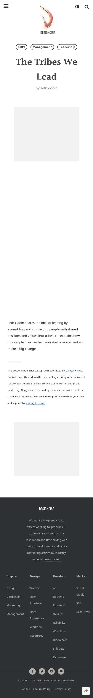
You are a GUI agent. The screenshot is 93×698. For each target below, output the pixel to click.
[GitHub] (51, 671)
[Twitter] (42, 671)
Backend (58, 597)
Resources (35, 635)
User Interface (35, 600)
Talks (21, 47)
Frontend (58, 605)
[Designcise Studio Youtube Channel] (61, 671)
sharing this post (35, 403)
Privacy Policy (62, 688)
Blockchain (11, 597)
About (26, 688)
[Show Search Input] (86, 6)
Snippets (58, 648)
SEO (79, 603)
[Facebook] (32, 671)
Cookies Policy (41, 688)
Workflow (35, 627)
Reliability (58, 623)
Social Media (80, 591)
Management (42, 47)
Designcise (42, 680)
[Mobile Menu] (6, 6)
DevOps (58, 614)
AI (54, 588)
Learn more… (52, 559)
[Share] (86, 691)
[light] (77, 6)
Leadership (67, 47)
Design (11, 588)
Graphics (35, 588)
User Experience (35, 615)
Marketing (11, 605)
